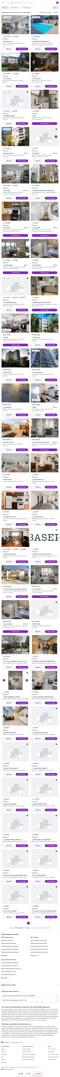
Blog (2, 1057)
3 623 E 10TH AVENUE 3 (11, 768)
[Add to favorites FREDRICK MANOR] (27, 92)
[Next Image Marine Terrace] (27, 24)
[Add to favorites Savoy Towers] (27, 350)
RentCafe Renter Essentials (28, 1054)
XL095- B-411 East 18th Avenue (42, 554)
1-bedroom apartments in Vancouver (9, 946)
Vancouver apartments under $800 (39, 940)
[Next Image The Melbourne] (56, 574)
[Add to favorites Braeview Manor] (56, 350)
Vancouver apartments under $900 (39, 943)
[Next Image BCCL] (56, 393)
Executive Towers (9, 442)
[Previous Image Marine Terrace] (4, 24)
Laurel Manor (8, 78)
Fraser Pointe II (8, 624)
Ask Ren (39, 1073)
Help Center (4, 1054)
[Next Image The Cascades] (56, 62)
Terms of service (52, 1049)
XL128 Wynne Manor (10, 554)
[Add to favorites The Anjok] (56, 129)
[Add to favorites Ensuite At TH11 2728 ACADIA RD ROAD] (56, 887)
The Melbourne (37, 589)
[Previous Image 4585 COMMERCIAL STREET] (4, 680)
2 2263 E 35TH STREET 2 (40, 768)
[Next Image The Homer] (27, 211)
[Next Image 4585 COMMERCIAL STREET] (27, 680)
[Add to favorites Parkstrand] (56, 315)
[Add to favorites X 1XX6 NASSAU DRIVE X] (56, 708)
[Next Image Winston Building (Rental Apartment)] (56, 174)
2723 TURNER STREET (39, 875)
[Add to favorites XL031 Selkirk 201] (56, 455)
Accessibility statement (53, 1057)
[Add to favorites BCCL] (56, 385)
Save (29, 1073)
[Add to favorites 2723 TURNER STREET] (56, 851)
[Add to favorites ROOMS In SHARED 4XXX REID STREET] (56, 637)
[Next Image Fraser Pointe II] (27, 609)
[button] (7, 7)
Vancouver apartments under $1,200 (39, 952)
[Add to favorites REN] (56, 92)
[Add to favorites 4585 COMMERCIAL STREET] (27, 673)
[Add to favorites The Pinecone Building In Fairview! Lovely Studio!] (27, 637)
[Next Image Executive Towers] (27, 428)
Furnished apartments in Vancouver (9, 965)
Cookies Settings (52, 1059)
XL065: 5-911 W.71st (10, 517)
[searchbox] (32, 2)
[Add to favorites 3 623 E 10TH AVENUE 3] (27, 744)
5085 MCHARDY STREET (40, 804)
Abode (6, 337)
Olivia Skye (7, 190)
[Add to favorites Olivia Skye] (27, 166)
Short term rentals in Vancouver (8, 971)
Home (11, 928)
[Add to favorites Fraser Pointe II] (27, 602)
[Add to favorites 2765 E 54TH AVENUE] (27, 780)
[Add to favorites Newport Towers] (27, 129)
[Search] (57, 2)
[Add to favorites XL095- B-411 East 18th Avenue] (56, 530)
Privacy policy (51, 1051)
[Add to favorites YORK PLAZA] (27, 455)
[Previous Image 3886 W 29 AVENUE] (4, 716)
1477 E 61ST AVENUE (10, 911)
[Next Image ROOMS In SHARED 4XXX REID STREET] (56, 644)
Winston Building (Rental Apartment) (43, 190)
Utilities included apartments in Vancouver (11, 968)
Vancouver (27, 928)
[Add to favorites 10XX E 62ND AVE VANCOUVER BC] (56, 673)
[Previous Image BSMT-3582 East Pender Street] (33, 285)
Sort (56, 12)
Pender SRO (36, 228)
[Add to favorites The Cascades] (56, 54)
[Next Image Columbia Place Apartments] (56, 24)
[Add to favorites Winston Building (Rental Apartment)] (56, 166)
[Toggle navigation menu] (3, 2)
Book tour (9, 49)
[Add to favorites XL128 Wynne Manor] (27, 530)
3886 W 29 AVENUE (10, 732)
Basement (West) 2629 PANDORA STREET (16, 875)
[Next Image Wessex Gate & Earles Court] (56, 428)
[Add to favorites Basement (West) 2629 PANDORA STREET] (27, 851)
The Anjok (36, 153)
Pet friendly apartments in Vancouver (10, 962)
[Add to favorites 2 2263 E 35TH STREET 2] (56, 744)
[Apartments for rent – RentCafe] (5, 1042)
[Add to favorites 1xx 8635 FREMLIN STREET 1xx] (27, 815)
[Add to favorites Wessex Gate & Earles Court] (56, 420)
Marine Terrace (8, 41)
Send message (22, 49)
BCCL (34, 407)
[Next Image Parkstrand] (56, 323)
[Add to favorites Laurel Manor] (27, 54)
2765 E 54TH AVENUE (10, 804)
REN (34, 116)
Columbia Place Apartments (41, 41)
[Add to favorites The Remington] (27, 241)
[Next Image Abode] (27, 323)
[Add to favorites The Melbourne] (56, 567)
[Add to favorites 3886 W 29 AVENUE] (27, 708)
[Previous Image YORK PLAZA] (4, 463)
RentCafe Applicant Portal (28, 1057)
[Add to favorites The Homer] (27, 203)
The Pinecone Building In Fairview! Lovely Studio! (17, 661)
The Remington (8, 265)
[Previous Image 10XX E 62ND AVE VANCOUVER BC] (33, 680)
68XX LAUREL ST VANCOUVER (42, 839)
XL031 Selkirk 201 (38, 479)
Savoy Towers (8, 372)
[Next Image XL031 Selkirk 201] (56, 463)
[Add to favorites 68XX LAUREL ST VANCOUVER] (56, 815)
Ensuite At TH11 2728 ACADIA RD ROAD (44, 911)
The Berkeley (7, 407)
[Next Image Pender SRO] (56, 211)
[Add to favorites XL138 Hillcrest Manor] (27, 278)
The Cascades (37, 78)
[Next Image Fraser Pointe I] (56, 248)
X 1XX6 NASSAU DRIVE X (40, 732)
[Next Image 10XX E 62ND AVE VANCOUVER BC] (56, 680)
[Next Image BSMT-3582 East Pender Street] (56, 285)
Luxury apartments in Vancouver (8, 974)
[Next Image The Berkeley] (27, 393)
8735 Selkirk (36, 624)
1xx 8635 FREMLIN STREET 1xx (13, 839)
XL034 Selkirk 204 (38, 517)
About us (3, 1049)
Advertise (3, 1059)
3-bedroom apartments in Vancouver (9, 952)
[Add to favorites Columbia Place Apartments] (56, 17)
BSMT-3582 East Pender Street (42, 302)
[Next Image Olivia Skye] (27, 174)
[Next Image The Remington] (27, 248)
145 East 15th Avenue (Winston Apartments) (17, 589)
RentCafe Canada (26, 1049)
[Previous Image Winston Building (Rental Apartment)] (33, 174)
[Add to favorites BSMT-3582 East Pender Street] (56, 278)
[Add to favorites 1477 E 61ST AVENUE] (27, 887)
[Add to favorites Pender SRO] (56, 203)
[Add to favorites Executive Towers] (27, 420)
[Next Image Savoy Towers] (27, 358)
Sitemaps (3, 1062)
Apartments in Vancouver (7, 940)
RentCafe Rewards (26, 1051)
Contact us (3, 1051)
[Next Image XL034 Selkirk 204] (56, 500)
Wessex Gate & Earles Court (41, 442)
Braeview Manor (37, 372)
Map (22, 1073)
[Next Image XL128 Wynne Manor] (27, 537)
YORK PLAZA (8, 479)
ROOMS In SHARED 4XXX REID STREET (44, 661)
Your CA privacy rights (53, 1054)
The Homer (7, 228)
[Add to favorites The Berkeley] (27, 385)
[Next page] (57, 923)
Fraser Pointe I (37, 265)
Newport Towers (8, 153)
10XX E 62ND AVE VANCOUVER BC (43, 697)
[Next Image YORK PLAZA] (27, 463)
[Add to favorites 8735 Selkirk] (56, 602)
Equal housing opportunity (7, 1069)
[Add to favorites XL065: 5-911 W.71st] (27, 492)
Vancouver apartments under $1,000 (39, 946)
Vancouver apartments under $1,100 (39, 949)
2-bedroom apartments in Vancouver (9, 949)
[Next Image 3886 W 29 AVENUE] (27, 716)
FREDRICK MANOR (9, 116)
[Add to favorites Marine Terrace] (27, 17)
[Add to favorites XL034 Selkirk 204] (56, 492)
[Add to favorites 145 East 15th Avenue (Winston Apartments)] (27, 567)
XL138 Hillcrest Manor (10, 302)
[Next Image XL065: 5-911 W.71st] (27, 500)
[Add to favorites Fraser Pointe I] (56, 241)
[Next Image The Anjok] (56, 136)
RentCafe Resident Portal (28, 1059)
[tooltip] (6, 39)
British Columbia (19, 928)
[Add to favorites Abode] (27, 315)
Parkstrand (36, 337)
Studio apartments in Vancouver (8, 943)
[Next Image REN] (56, 99)
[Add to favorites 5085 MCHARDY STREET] (56, 780)
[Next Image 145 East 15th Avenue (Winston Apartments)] (27, 574)
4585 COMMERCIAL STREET (12, 697)
